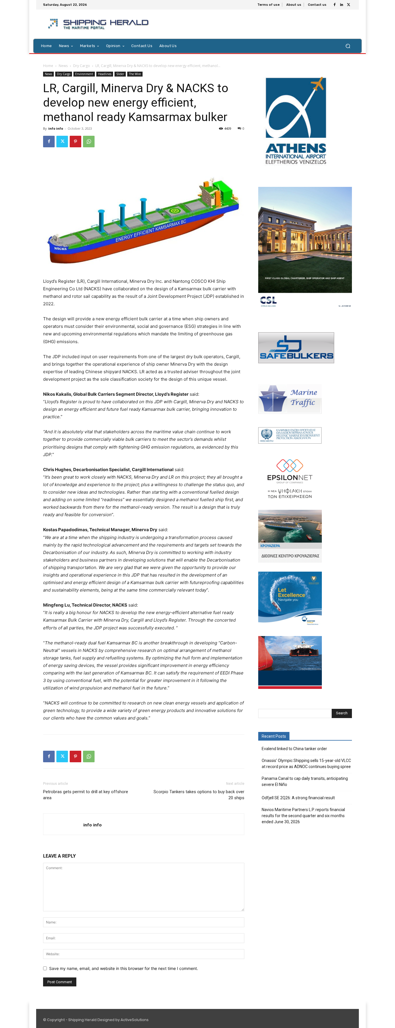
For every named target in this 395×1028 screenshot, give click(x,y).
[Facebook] (334, 4)
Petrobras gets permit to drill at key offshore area (85, 794)
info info (55, 128)
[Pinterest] (75, 141)
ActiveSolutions (135, 1020)
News (63, 65)
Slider (120, 74)
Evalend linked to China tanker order (294, 748)
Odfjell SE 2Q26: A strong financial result (298, 797)
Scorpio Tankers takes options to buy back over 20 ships (199, 794)
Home (48, 65)
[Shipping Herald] (99, 24)
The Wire (135, 74)
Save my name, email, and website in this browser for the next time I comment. (123, 968)
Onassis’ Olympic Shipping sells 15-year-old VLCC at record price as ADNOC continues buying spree (306, 763)
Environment (84, 74)
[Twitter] (348, 4)
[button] (348, 46)
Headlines (104, 74)
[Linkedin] (341, 4)
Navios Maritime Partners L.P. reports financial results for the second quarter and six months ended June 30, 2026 (303, 815)
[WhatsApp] (89, 141)
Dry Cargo (81, 65)
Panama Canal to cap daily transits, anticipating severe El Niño (305, 781)
